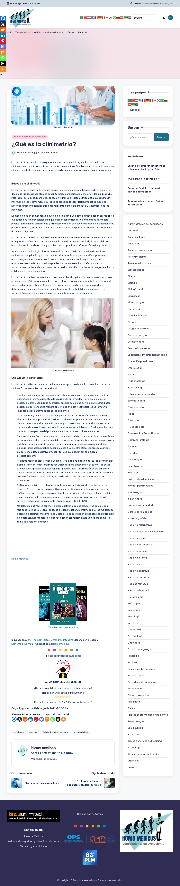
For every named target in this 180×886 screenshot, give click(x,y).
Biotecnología (136, 302)
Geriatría (133, 453)
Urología (133, 767)
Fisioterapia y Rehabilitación (144, 433)
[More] (63, 719)
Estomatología (136, 400)
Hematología (135, 466)
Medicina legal (136, 564)
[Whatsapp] (52, 719)
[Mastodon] (41, 719)
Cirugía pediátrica (138, 328)
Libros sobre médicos (140, 512)
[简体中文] (85, 17)
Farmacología (136, 407)
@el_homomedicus (39, 639)
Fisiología (133, 420)
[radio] (56, 697)
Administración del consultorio (145, 224)
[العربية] (82, 17)
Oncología (134, 642)
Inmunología (135, 498)
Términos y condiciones (33, 846)
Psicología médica (138, 695)
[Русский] (118, 17)
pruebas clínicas (81, 732)
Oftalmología (135, 636)
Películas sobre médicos (141, 669)
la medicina (107, 166)
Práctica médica (137, 675)
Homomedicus (61, 643)
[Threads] (58, 719)
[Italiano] (103, 17)
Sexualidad (134, 734)
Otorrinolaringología (140, 649)
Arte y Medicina (137, 256)
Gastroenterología (138, 439)
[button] (44, 759)
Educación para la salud (141, 361)
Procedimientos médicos (142, 682)
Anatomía (133, 230)
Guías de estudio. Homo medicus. (63, 627)
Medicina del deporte (140, 544)
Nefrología (134, 603)
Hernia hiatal (136, 156)
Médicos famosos (138, 583)
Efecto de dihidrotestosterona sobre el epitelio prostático (147, 167)
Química (132, 708)
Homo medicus (19, 558)
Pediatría (133, 662)
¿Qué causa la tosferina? (143, 178)
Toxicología (134, 747)
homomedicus (19, 643)
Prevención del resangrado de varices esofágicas (146, 190)
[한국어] (111, 17)
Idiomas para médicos (140, 485)
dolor (32, 402)
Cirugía (132, 322)
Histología (133, 472)
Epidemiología (136, 387)
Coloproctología (137, 335)
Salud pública (135, 727)
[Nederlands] (89, 17)
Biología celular (136, 289)
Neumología (134, 610)
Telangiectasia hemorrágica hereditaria (145, 203)
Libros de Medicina (33, 836)
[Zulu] (129, 17)
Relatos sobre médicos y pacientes (148, 714)
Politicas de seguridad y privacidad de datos (33, 841)
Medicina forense (137, 551)
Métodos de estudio (139, 590)
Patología (133, 655)
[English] (92, 17)
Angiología (134, 243)
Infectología (135, 492)
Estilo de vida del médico (142, 394)
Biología (132, 282)
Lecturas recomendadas (142, 505)
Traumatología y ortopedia (143, 754)
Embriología (135, 368)
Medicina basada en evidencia (55, 732)
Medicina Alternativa (140, 525)
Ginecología (135, 459)
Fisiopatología (136, 426)
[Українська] (125, 17)
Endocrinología (136, 381)
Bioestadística (136, 269)
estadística (19, 732)
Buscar (133, 127)
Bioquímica (134, 295)
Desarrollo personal (139, 348)
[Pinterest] (36, 719)
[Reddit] (25, 719)
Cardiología (134, 309)
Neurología (134, 616)
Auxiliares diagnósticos (141, 263)
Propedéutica (135, 688)
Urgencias (133, 760)
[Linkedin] (30, 719)
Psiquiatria (134, 701)
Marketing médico (138, 518)
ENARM (132, 374)
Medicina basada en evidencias (30, 137)
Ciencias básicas (137, 315)
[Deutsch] (100, 17)
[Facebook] (14, 719)
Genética (133, 446)
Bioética (132, 276)
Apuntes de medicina (140, 250)
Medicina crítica (137, 538)
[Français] (96, 17)
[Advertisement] (90, 55)
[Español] (122, 17)
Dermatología (136, 341)
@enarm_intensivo (62, 639)
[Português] (114, 17)
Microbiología (135, 597)
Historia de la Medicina (141, 479)
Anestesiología (136, 237)
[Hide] (1, 74)
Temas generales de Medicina (145, 740)
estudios (33, 732)
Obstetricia (134, 629)
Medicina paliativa (138, 570)
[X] (19, 719)
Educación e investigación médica (147, 354)
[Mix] (47, 719)
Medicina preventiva (139, 577)
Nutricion (133, 623)
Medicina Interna (137, 557)
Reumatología (136, 721)
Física (131, 413)
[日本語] (107, 17)
